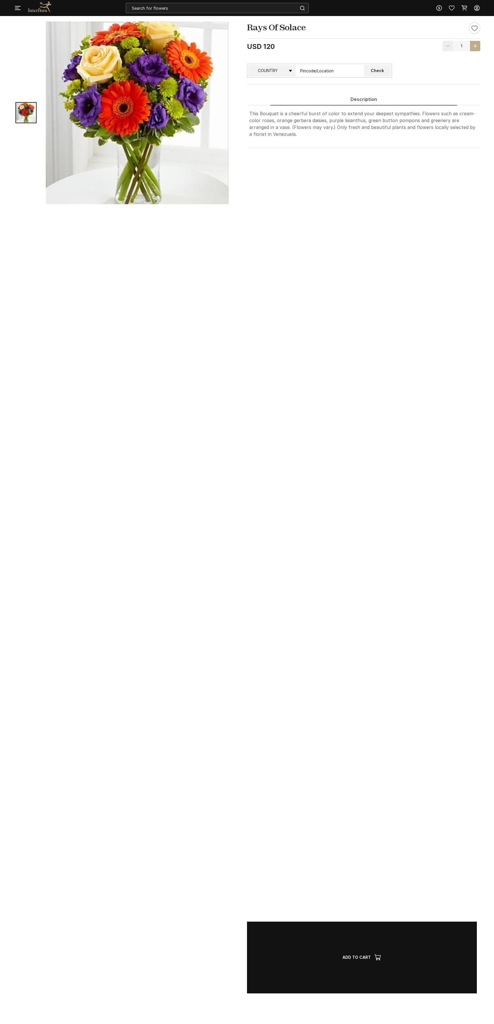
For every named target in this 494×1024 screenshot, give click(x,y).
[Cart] (464, 8)
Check (377, 70)
